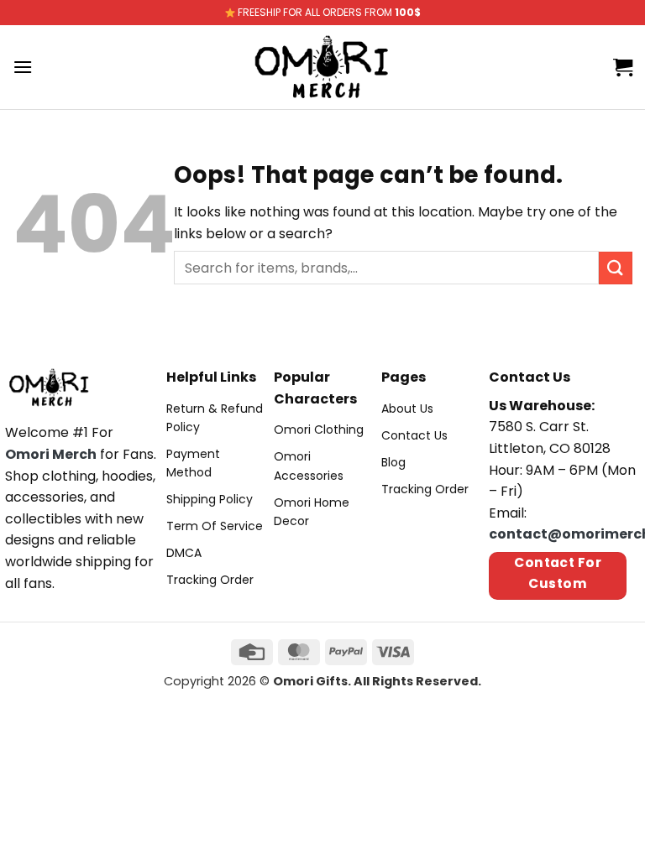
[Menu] (23, 66)
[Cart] (622, 67)
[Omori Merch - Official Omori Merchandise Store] (323, 67)
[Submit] (615, 268)
